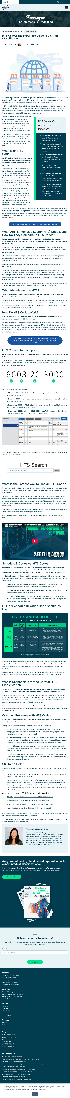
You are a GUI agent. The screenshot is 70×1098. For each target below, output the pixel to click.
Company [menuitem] (6, 1020)
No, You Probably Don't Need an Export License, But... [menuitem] (16, 1079)
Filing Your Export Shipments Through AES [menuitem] (13, 1076)
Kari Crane (25, 44)
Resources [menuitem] (6, 989)
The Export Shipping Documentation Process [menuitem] (14, 1061)
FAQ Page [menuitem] (5, 1013)
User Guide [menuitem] (5, 1008)
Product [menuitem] (5, 973)
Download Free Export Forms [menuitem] (10, 998)
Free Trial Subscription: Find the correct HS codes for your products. (35, 224)
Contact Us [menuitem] (5, 1025)
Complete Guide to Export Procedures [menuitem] (12, 994)
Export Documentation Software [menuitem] (11, 975)
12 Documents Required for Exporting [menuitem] (12, 1056)
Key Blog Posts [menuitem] (8, 1053)
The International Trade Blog (35, 18)
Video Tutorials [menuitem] (6, 1010)
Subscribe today (21, 813)
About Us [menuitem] (4, 1022)
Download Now (12, 877)
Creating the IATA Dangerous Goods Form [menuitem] (13, 1066)
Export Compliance (30, 31)
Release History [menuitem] (6, 1015)
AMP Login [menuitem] (5, 1006)
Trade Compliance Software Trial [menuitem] (11, 982)
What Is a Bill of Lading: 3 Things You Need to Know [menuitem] (16, 1074)
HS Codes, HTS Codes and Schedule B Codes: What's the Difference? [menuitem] (21, 1059)
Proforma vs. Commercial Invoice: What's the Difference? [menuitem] (17, 1071)
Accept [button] (35, 1094)
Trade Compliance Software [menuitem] (10, 980)
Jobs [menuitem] (3, 1027)
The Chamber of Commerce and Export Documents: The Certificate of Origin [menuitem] (23, 1064)
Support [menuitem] (5, 1003)
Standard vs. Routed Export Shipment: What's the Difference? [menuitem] (18, 1069)
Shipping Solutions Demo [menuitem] (9, 977)
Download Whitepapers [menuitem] (8, 992)
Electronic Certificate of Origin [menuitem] (10, 984)
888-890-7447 (63, 2)
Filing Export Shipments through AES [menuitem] (12, 996)
